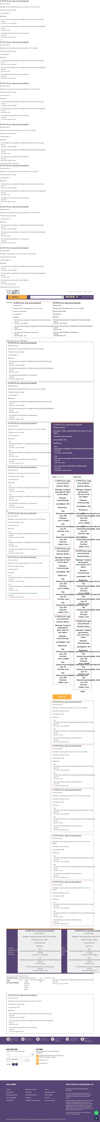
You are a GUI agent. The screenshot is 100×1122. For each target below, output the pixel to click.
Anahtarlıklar (9, 1092)
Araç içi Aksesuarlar (11, 1097)
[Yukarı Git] (96, 1118)
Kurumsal (70, 291)
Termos (47, 1089)
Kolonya (8, 1089)
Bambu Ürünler (48, 1095)
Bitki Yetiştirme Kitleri (11, 1095)
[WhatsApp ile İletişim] (96, 1113)
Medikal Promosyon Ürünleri (33, 1100)
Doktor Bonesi (10, 1100)
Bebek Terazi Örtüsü (31, 1089)
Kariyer (85, 291)
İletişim (90, 291)
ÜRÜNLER (15, 297)
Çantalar (47, 1097)
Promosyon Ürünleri (50, 1100)
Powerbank (28, 1092)
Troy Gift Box (78, 291)
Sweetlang (28, 1097)
